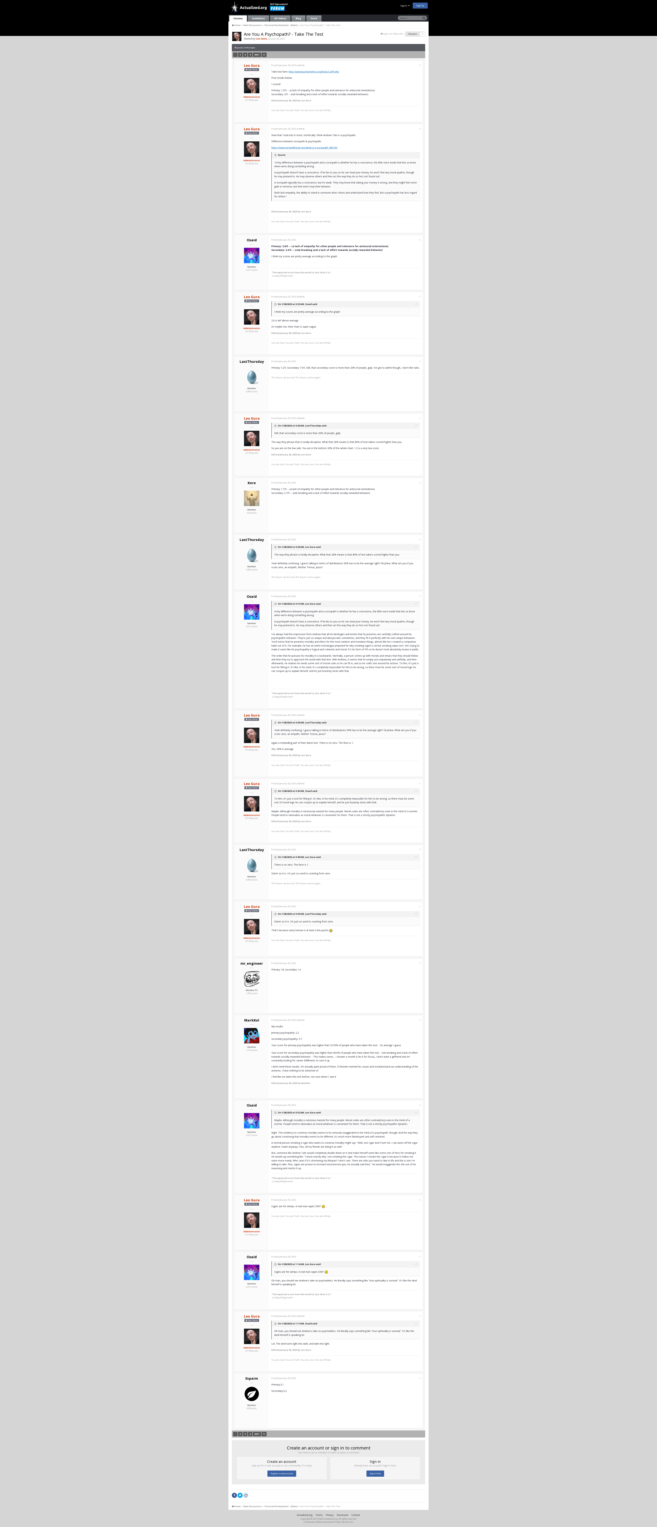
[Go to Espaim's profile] (251, 1394)
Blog (298, 18)
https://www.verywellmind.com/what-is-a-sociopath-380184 (304, 147)
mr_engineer (251, 963)
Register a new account (282, 1473)
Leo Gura (310, 547)
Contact (355, 1515)
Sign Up (420, 5)
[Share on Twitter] (240, 1495)
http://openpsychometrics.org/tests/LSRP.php (314, 71)
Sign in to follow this (393, 33)
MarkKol (251, 1020)
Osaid (252, 240)
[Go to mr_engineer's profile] (251, 979)
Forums (238, 18)
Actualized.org (304, 1515)
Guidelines (258, 18)
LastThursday (252, 361)
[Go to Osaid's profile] (251, 255)
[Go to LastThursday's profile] (251, 377)
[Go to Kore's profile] (251, 498)
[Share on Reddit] (245, 1495)
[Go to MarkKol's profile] (251, 1035)
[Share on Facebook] (234, 1495)
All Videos (280, 18)
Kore (252, 483)
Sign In (404, 5)
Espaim (251, 1378)
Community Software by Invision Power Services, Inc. (328, 1521)
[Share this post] (420, 65)
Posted (283, 65)
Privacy (330, 1515)
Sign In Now (375, 1473)
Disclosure (342, 1515)
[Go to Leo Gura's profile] (236, 36)
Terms (319, 1515)
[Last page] (264, 55)
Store (314, 18)
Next (257, 55)
